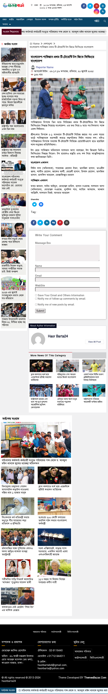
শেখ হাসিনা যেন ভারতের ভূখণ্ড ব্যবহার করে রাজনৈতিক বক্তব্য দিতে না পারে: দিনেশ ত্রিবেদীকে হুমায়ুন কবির (13, 99)
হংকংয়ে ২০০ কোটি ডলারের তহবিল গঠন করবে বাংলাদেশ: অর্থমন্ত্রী (53, 520)
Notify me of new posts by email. (56, 304)
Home (36, 43)
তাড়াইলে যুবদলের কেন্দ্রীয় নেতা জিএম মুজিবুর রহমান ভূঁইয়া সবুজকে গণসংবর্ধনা (11, 214)
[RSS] (103, 11)
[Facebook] (33, 223)
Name (38, 265)
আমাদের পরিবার (39, 632)
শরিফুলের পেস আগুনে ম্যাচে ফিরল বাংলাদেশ (66, 376)
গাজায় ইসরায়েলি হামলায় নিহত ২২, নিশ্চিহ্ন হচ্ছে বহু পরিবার (14, 322)
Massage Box (43, 243)
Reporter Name (44, 67)
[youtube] (96, 11)
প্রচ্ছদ (5, 19)
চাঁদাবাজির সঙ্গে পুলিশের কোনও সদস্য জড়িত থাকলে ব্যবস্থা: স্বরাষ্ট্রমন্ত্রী (17, 551)
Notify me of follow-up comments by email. (62, 298)
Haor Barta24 (58, 336)
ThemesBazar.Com (95, 677)
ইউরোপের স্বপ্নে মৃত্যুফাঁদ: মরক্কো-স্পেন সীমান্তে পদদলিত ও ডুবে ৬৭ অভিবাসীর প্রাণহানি (13, 68)
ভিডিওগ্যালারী (73, 632)
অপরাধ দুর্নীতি (54, 19)
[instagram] (96, 6)
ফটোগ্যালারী (56, 632)
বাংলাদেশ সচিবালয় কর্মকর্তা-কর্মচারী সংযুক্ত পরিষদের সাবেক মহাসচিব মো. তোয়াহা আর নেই (12, 182)
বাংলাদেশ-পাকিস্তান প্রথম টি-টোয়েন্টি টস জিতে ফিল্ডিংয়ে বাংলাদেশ (61, 47)
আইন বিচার (78, 19)
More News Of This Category (48, 355)
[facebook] (84, 6)
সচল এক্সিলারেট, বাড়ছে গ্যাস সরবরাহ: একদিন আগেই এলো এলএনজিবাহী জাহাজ (53, 551)
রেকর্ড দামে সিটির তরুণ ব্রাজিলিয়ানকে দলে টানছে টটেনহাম (93, 377)
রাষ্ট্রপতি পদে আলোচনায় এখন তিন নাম (13, 128)
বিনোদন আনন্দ (40, 19)
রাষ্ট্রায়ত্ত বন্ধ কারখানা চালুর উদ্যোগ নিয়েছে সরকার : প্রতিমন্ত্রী (11, 153)
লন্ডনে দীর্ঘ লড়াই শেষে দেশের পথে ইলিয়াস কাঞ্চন (12, 242)
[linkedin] (103, 6)
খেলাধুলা (30, 19)
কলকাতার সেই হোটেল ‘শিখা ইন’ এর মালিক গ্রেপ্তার (18, 609)
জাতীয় (11, 19)
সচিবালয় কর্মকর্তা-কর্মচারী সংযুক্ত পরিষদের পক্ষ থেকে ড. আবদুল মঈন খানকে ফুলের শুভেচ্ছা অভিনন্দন (34, 462)
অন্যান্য (5, 24)
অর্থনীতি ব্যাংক (66, 19)
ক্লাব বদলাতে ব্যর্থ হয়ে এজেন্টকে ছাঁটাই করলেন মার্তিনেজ (41, 377)
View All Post (94, 342)
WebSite (40, 285)
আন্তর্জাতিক (20, 19)
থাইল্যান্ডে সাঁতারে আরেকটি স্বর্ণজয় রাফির (93, 400)
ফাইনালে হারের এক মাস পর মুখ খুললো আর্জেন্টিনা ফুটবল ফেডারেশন (39, 403)
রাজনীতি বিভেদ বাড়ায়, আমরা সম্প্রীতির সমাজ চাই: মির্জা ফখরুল (12, 268)
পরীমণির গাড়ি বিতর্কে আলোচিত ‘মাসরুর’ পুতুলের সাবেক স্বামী (17, 581)
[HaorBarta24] (13, 4)
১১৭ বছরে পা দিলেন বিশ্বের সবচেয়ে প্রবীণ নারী (52, 581)
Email (38, 275)
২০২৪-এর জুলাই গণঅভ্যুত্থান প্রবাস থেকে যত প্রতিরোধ (13, 295)
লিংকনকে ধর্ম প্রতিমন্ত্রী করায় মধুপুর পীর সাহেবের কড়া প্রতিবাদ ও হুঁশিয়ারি (15, 520)
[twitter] (90, 6)
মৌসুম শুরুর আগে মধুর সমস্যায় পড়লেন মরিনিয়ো (67, 402)
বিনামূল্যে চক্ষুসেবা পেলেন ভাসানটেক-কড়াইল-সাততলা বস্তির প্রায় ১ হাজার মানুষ (15, 489)
